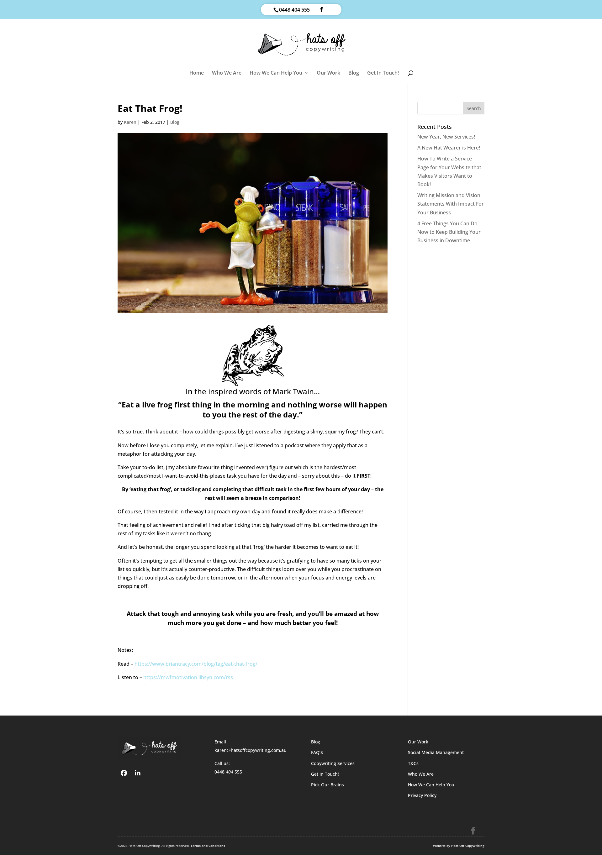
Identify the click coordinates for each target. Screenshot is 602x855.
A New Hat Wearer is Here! (448, 147)
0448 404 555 (294, 9)
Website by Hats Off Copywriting (458, 845)
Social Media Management (436, 752)
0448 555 (228, 772)
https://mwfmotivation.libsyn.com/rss (188, 677)
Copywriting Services (333, 763)
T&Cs (413, 763)
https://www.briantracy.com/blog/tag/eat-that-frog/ (196, 663)
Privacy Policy (422, 795)
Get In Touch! (383, 73)
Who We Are (226, 73)
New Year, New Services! (446, 136)
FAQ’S (317, 752)
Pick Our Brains (327, 785)
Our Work (328, 73)
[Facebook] (124, 772)
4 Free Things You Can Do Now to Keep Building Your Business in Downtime (449, 232)
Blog (353, 73)
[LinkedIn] (137, 772)
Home (196, 73)
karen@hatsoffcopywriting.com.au (250, 750)
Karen (130, 122)
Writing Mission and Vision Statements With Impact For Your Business (450, 204)
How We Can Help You (276, 73)
